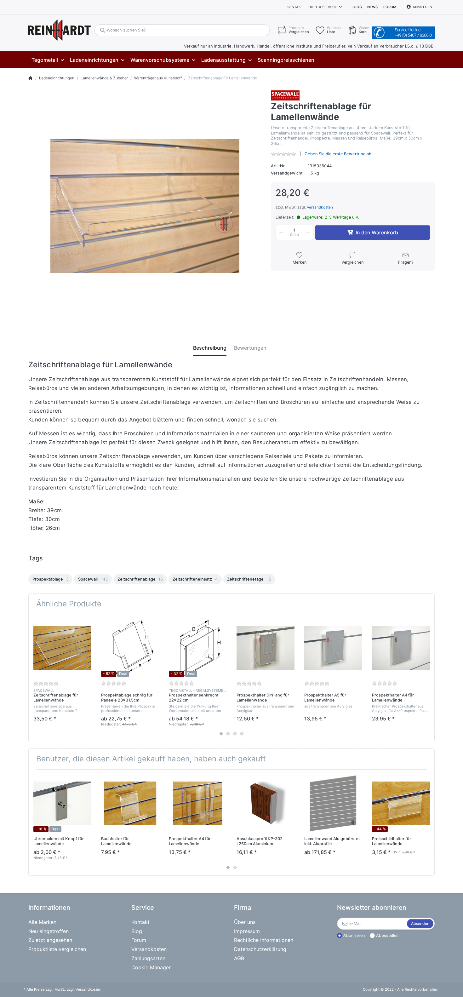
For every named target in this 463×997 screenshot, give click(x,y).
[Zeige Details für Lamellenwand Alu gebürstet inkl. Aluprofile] (333, 803)
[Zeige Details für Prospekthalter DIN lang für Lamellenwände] (265, 648)
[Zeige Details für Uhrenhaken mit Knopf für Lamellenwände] (62, 803)
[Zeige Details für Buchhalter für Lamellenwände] (130, 803)
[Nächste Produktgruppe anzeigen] (429, 678)
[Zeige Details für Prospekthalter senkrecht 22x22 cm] (198, 648)
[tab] (209, 348)
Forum (389, 7)
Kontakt (295, 7)
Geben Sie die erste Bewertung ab (338, 154)
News (372, 7)
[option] (50, 579)
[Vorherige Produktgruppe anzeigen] (34, 678)
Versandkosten (320, 207)
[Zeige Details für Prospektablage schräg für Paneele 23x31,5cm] (130, 648)
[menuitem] (47, 60)
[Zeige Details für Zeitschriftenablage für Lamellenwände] (62, 648)
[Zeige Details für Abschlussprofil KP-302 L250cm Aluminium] (265, 803)
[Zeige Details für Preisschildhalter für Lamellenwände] (401, 803)
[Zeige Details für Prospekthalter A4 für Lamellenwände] (401, 648)
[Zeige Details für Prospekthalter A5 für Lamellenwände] (333, 648)
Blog (357, 7)
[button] (280, 232)
